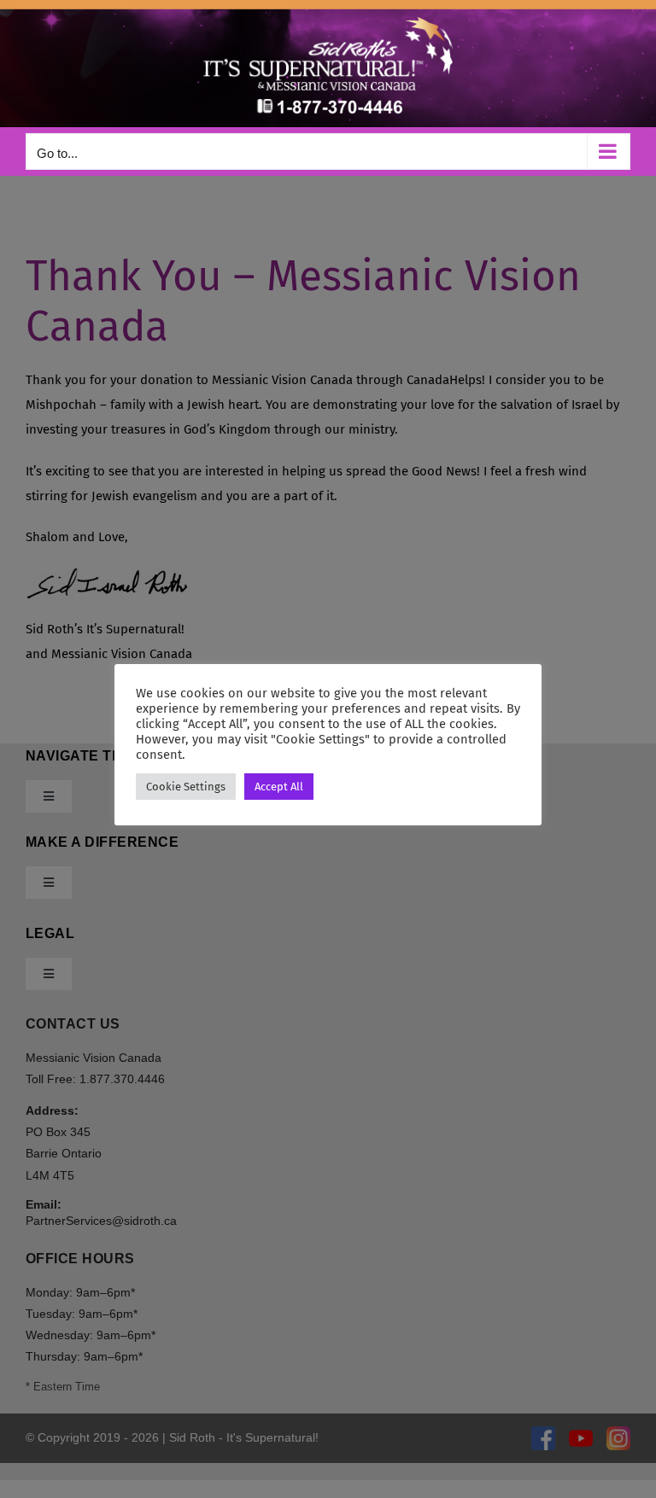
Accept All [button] (279, 786)
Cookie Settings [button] (186, 786)
